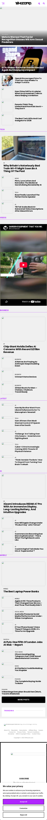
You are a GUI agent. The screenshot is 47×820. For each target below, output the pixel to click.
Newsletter (14, 730)
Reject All (23, 815)
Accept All (23, 802)
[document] (23, 781)
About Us (7, 730)
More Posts (23, 700)
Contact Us (12, 732)
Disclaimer (11, 734)
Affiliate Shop (33, 730)
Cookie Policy (36, 734)
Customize (23, 808)
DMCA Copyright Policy (23, 734)
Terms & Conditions (33, 732)
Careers (40, 730)
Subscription (23, 730)
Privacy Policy (21, 732)
